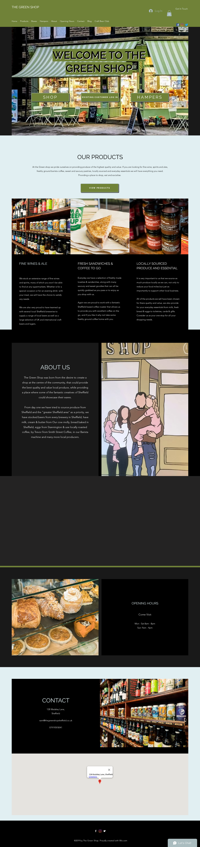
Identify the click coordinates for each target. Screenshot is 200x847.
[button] (169, 13)
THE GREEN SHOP (25, 7)
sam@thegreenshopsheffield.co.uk (55, 720)
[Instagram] (182, 24)
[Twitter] (186, 24)
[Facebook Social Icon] (177, 24)
